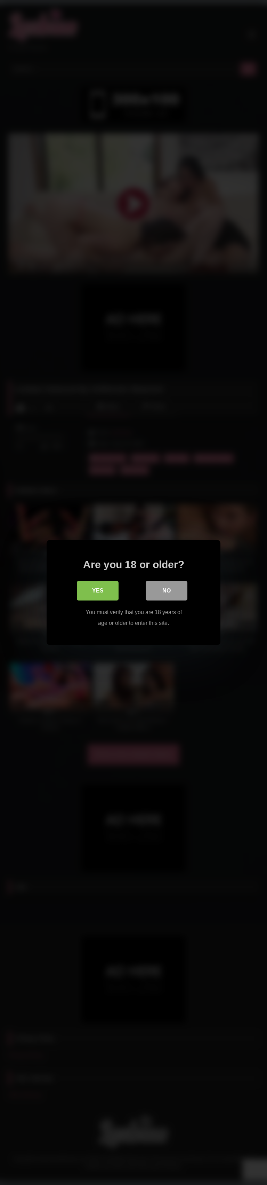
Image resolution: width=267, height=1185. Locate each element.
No (166, 591)
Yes (98, 591)
